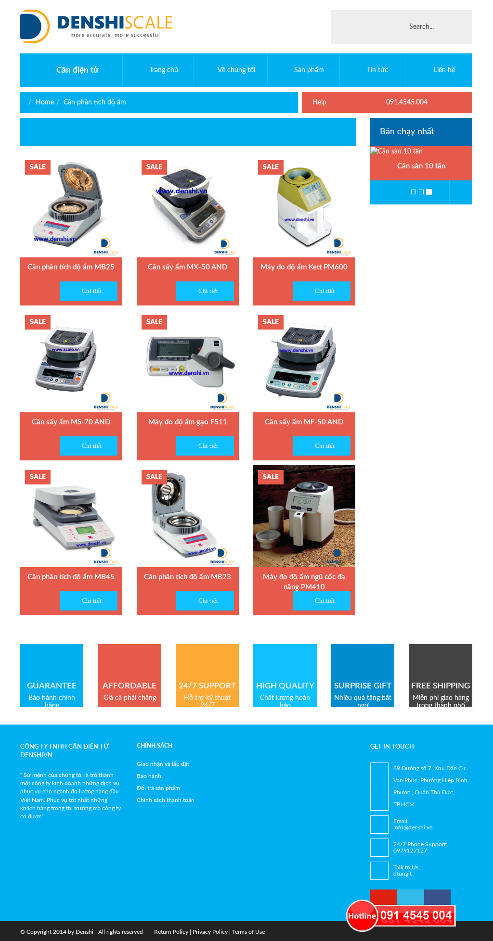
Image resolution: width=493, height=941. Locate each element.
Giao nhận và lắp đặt (163, 764)
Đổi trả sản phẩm (158, 788)
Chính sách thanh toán (166, 800)
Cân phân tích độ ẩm (95, 102)
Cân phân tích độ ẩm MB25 (71, 267)
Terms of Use (248, 932)
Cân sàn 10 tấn (421, 166)
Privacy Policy (210, 932)
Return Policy (171, 932)
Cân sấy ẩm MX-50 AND (187, 267)
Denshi (84, 932)
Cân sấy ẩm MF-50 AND (304, 422)
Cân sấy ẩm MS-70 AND (71, 422)
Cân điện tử (77, 70)
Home (45, 102)
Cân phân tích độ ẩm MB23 (187, 577)
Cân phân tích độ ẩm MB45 (71, 577)
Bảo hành (149, 776)
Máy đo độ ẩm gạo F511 (187, 422)
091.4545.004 (406, 102)
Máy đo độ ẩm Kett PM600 (304, 267)
